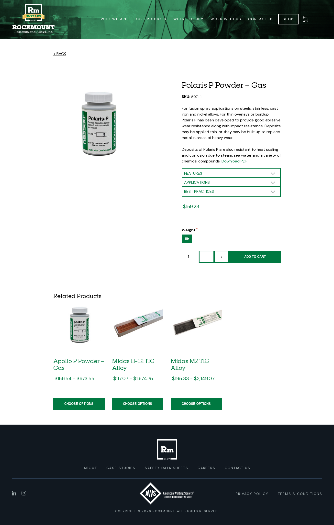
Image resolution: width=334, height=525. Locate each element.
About (90, 468)
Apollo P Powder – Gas (78, 364)
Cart (308, 19)
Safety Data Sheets (166, 468)
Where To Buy (188, 19)
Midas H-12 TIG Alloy (133, 364)
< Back (59, 53)
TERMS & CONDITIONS (300, 494)
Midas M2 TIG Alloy (190, 364)
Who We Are (114, 19)
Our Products (150, 19)
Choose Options (78, 404)
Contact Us (261, 19)
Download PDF (234, 161)
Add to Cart (255, 256)
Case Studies (121, 468)
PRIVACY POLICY (252, 494)
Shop (288, 19)
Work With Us (226, 19)
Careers (207, 468)
